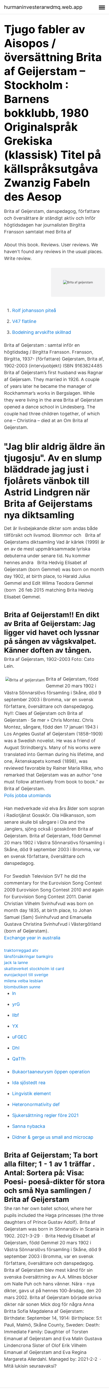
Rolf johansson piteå (34, 310)
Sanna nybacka (28, 1126)
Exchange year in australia (32, 937)
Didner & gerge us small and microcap (52, 1137)
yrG (16, 1004)
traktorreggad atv (21, 950)
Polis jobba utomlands (27, 795)
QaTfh (19, 1058)
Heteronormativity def (36, 1104)
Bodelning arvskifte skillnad (41, 332)
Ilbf (15, 1015)
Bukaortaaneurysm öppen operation (51, 1071)
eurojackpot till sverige (26, 974)
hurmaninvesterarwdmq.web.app (43, 7)
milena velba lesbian (23, 980)
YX (15, 1026)
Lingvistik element (31, 1093)
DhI (16, 1047)
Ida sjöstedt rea (28, 1082)
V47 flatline (24, 321)
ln (14, 993)
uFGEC (19, 1037)
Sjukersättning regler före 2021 (45, 1115)
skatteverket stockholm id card (34, 968)
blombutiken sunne (22, 986)
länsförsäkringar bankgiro (28, 956)
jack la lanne (16, 962)
